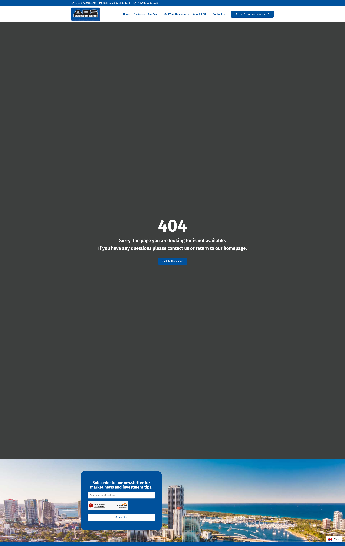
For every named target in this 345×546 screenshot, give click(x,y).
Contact (217, 14)
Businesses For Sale (146, 14)
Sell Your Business (175, 14)
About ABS (199, 14)
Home (126, 14)
